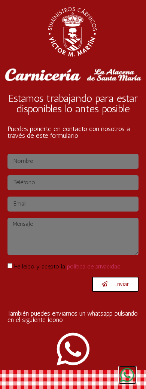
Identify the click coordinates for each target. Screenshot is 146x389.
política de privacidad (94, 266)
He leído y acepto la (67, 266)
